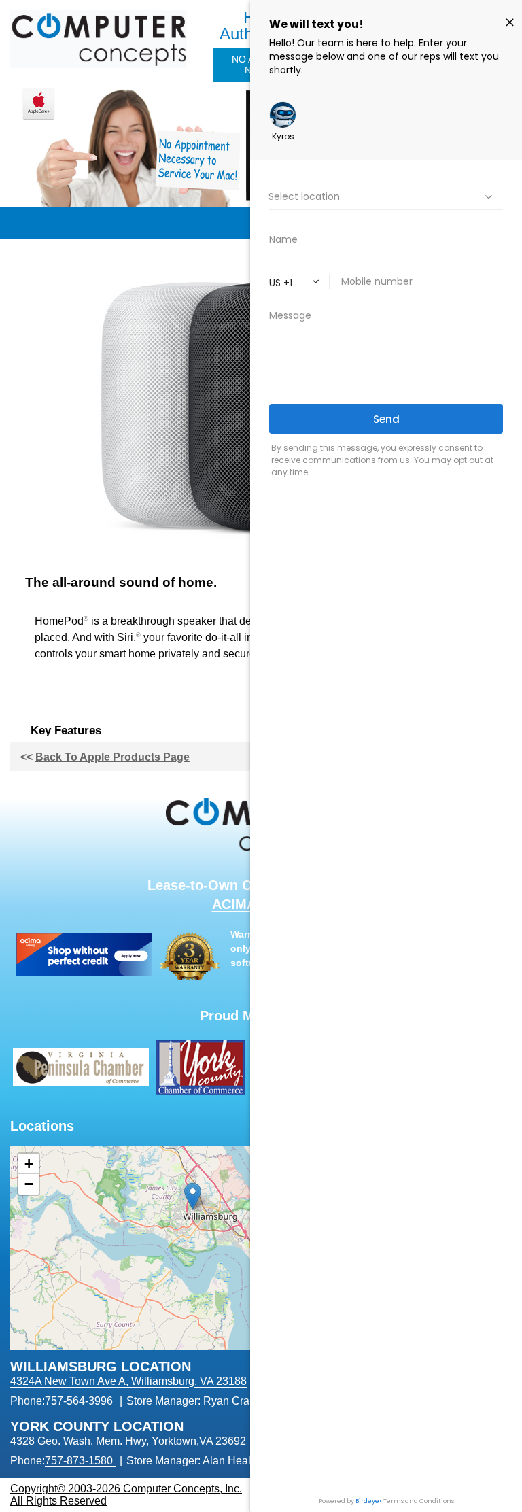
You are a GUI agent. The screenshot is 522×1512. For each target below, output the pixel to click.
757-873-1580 (79, 1460)
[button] (192, 1196)
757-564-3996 (79, 1401)
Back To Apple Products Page (112, 757)
